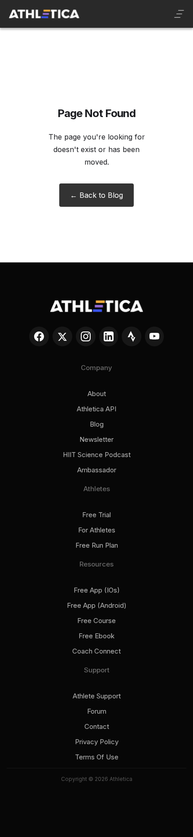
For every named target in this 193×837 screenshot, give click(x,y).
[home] (44, 13)
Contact (96, 726)
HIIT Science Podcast (97, 454)
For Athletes (96, 530)
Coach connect (96, 651)
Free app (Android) (97, 605)
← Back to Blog (96, 195)
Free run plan (96, 545)
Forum (96, 711)
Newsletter (96, 439)
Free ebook (96, 636)
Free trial (96, 515)
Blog (97, 424)
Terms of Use (96, 757)
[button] (179, 14)
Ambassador (96, 470)
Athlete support (97, 696)
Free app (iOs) (97, 590)
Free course (96, 620)
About (97, 393)
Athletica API (96, 409)
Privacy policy (96, 741)
